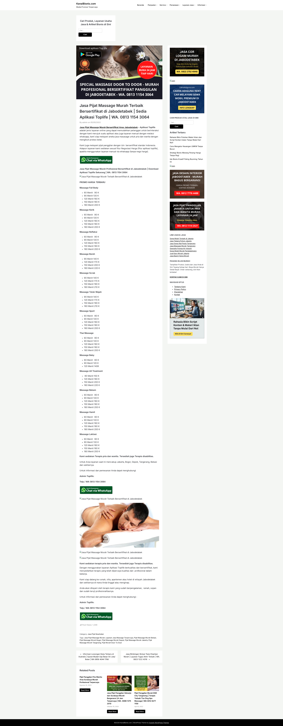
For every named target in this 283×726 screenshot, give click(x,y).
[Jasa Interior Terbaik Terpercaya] (187, 198)
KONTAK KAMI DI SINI (178, 277)
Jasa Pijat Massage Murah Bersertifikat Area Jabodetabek (109, 127)
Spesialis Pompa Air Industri (181, 248)
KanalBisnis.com (86, 3)
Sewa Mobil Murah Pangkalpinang (183, 251)
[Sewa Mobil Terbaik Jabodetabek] (187, 113)
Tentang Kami (180, 287)
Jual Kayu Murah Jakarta (179, 253)
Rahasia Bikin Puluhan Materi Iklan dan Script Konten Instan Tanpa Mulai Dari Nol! (186, 140)
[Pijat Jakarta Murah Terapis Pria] (187, 230)
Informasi (201, 5)
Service (163, 5)
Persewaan (174, 5)
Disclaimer (178, 292)
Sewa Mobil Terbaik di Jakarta (181, 239)
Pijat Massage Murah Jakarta (136, 640)
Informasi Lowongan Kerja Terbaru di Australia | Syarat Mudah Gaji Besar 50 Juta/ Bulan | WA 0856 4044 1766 (96, 656)
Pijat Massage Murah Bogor (90, 640)
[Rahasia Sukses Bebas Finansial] (172, 81)
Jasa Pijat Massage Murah (94, 638)
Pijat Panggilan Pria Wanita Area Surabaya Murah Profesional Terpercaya (91, 679)
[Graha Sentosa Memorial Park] (172, 166)
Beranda (140, 5)
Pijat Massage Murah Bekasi (145, 638)
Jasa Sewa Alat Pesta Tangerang (182, 243)
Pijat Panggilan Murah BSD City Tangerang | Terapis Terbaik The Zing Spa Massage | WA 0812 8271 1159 (145, 698)
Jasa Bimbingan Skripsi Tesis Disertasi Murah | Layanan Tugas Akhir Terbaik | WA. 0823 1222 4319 (142, 656)
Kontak (177, 294)
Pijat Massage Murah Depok (113, 640)
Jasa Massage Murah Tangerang (182, 246)
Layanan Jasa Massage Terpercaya (119, 638)
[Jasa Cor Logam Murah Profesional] (187, 76)
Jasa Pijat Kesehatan (96, 634)
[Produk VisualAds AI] (187, 338)
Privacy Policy (180, 289)
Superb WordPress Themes (159, 723)
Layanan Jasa (188, 5)
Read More (85, 690)
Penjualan (152, 5)
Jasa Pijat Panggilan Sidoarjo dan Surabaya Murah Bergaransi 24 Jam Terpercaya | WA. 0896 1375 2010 (119, 698)
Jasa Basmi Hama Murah (179, 256)
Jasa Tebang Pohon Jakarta (180, 241)
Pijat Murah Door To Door (112, 643)
